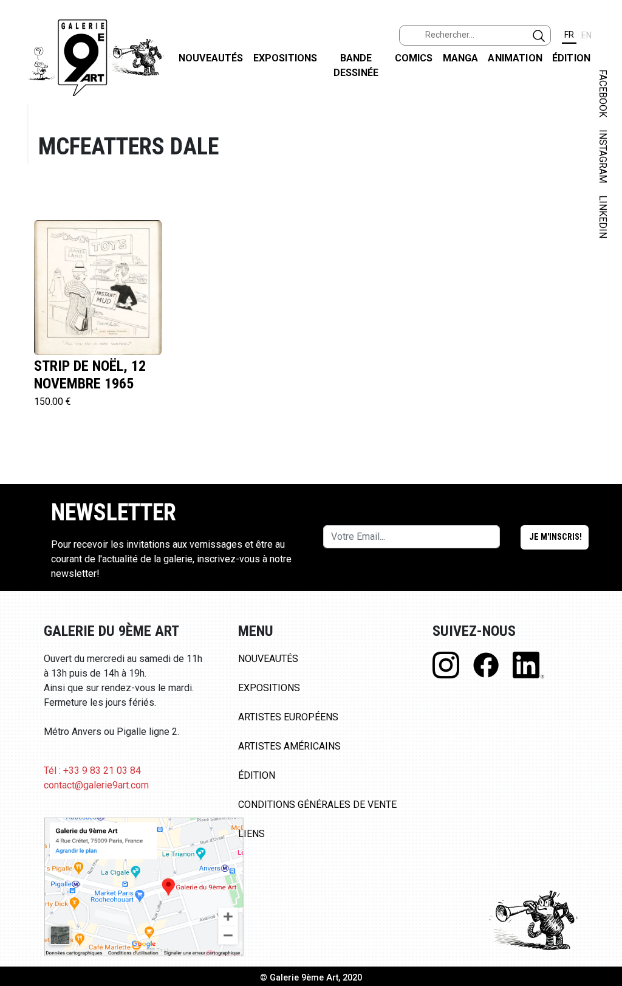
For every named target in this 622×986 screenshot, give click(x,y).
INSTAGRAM (603, 156)
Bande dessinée (355, 65)
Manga (461, 58)
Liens (251, 833)
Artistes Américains (289, 746)
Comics (414, 58)
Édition (571, 58)
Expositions (285, 58)
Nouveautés (211, 58)
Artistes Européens (288, 717)
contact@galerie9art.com (96, 785)
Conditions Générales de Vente (317, 804)
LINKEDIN (603, 216)
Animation (515, 58)
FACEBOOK (603, 93)
